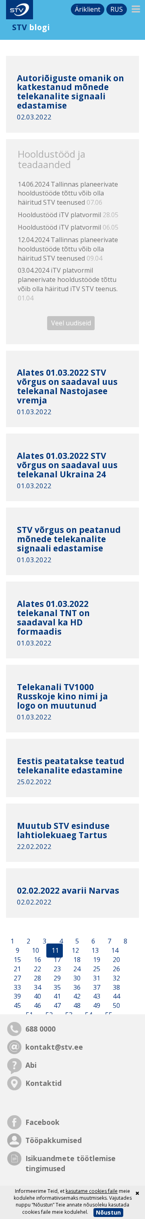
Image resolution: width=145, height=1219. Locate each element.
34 (36, 987)
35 (56, 987)
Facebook (42, 1122)
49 (95, 1005)
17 (56, 959)
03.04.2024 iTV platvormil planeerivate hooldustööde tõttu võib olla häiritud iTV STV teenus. (68, 284)
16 (36, 959)
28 (36, 978)
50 (115, 1005)
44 (115, 996)
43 (95, 996)
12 (74, 950)
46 (36, 1005)
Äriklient (87, 9)
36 (76, 987)
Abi (31, 1065)
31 (95, 978)
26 (115, 968)
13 (94, 950)
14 (114, 950)
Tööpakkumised (53, 1140)
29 (56, 978)
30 (76, 978)
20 (115, 959)
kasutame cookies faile (92, 1191)
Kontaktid (43, 1083)
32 (115, 978)
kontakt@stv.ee (54, 1047)
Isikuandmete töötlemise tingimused (70, 1163)
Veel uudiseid (71, 323)
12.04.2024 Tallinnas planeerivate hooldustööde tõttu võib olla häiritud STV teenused (68, 249)
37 (95, 987)
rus (116, 9)
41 (56, 996)
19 (95, 959)
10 (34, 950)
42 (76, 996)
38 (115, 987)
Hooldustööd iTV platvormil (68, 214)
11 (54, 950)
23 (56, 968)
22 (36, 968)
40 (36, 996)
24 (76, 968)
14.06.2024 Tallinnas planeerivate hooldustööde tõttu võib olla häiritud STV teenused (68, 193)
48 (76, 1005)
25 (95, 968)
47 (56, 1005)
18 (76, 959)
